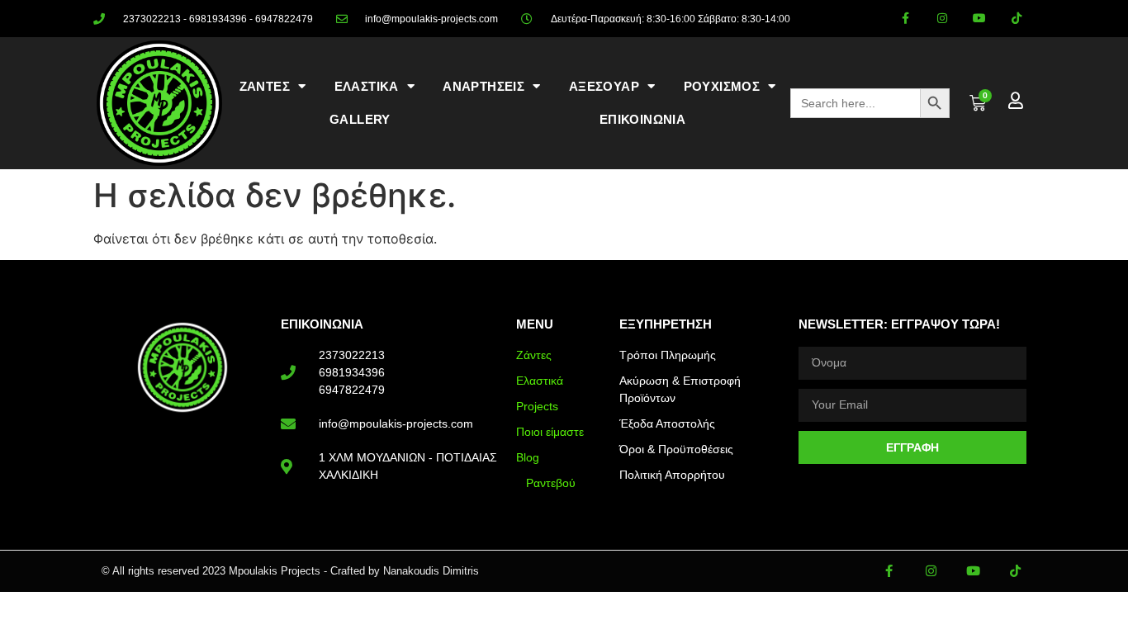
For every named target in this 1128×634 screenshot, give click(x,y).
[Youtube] (979, 18)
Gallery (360, 119)
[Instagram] (942, 18)
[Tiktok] (1016, 18)
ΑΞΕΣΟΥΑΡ (604, 86)
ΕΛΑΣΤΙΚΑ (366, 86)
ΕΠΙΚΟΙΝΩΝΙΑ (642, 119)
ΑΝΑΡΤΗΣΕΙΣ (483, 86)
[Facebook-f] (905, 18)
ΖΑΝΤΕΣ (264, 86)
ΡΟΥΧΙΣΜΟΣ (722, 86)
